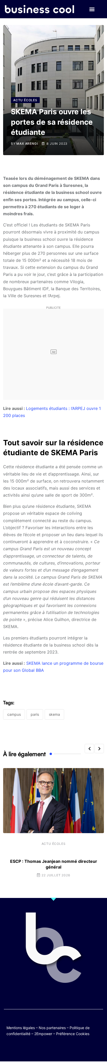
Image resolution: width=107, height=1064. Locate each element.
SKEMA (54, 714)
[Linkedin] (79, 1049)
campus (14, 714)
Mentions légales (20, 1027)
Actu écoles (54, 844)
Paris (35, 714)
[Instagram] (69, 1049)
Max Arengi (27, 143)
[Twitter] (28, 1049)
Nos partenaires (52, 1027)
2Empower (43, 1033)
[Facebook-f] (38, 1049)
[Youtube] (48, 1049)
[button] (92, 9)
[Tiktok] (59, 1049)
